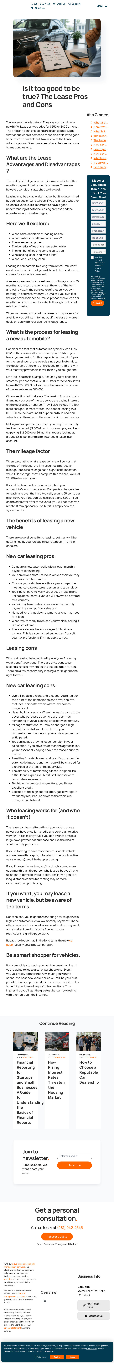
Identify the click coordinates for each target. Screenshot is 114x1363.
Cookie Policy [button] (91, 1349)
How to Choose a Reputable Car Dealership (89, 1072)
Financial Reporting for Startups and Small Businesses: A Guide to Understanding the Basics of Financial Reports (30, 1092)
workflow (8, 1279)
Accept (72, 1357)
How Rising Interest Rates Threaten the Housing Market (56, 1080)
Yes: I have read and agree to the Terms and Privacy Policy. (100, 264)
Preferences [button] (49, 1352)
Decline (57, 1357)
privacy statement (12, 1328)
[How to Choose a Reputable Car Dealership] (88, 1041)
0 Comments (28, 1057)
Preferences (41, 1357)
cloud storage (18, 1263)
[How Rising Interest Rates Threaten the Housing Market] (57, 1041)
